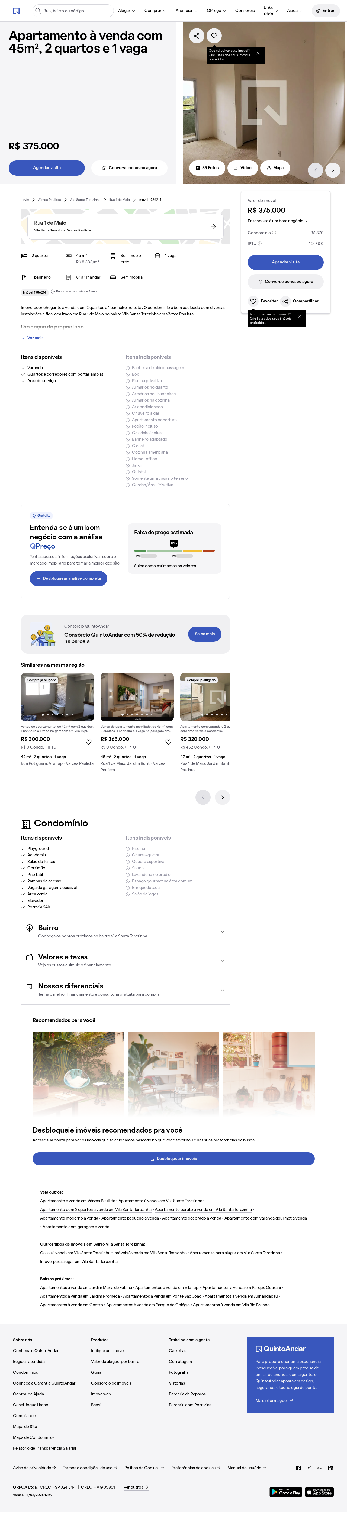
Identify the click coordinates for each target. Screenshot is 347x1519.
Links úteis (268, 11)
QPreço (214, 11)
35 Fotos (210, 168)
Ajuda (292, 11)
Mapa (278, 168)
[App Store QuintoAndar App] (319, 1492)
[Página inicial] (16, 10)
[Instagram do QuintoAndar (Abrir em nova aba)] (309, 1468)
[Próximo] (332, 170)
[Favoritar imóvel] (214, 35)
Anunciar (184, 11)
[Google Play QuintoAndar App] (286, 1492)
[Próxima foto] (84, 697)
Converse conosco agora (133, 168)
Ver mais (35, 338)
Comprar (153, 11)
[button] (125, 931)
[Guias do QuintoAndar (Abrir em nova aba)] (320, 1468)
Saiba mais (205, 634)
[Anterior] (315, 170)
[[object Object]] (258, 53)
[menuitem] (127, 10)
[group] (57, 721)
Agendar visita (47, 168)
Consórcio (245, 11)
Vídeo (246, 168)
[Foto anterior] (30, 697)
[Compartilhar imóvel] (196, 35)
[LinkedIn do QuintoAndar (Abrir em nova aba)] (330, 1468)
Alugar (124, 11)
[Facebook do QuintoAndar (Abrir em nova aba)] (298, 1468)
